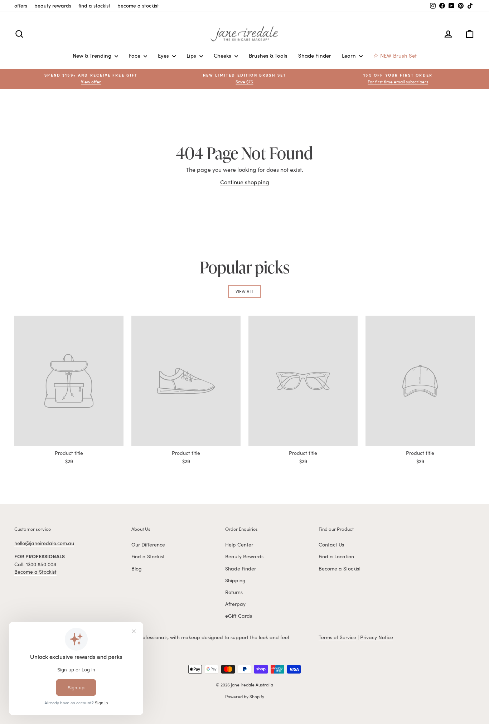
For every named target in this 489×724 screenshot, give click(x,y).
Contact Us (331, 544)
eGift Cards (238, 615)
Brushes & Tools (268, 55)
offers (20, 5)
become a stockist (138, 5)
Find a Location (336, 556)
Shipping (235, 580)
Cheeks (223, 55)
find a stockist (94, 5)
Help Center (239, 544)
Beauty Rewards (244, 556)
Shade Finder (314, 55)
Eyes (164, 55)
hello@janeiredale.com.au (44, 543)
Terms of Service (337, 637)
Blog (136, 568)
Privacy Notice (376, 637)
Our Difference (148, 544)
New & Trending (93, 55)
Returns (234, 592)
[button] (398, 78)
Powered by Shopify (244, 696)
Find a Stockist (148, 556)
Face (135, 55)
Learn (349, 55)
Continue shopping (244, 182)
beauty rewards (52, 5)
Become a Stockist (35, 571)
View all (245, 291)
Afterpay (235, 604)
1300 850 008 (41, 564)
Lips (192, 55)
